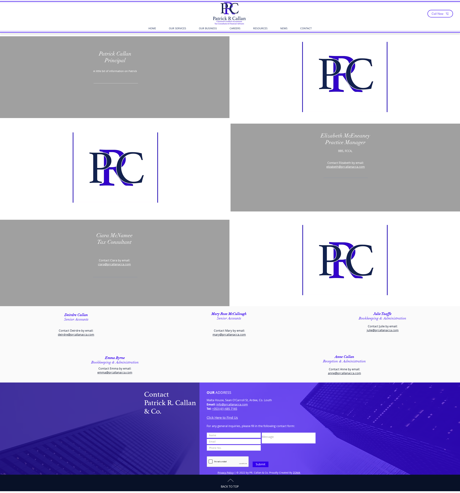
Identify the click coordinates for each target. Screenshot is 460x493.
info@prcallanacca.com (232, 404)
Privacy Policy (226, 472)
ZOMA (296, 472)
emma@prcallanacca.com (114, 372)
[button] (177, 28)
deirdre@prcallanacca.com (76, 335)
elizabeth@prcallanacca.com (345, 167)
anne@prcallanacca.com (344, 373)
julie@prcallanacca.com (383, 330)
